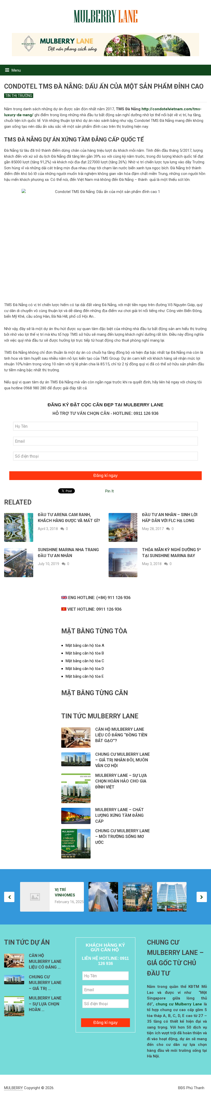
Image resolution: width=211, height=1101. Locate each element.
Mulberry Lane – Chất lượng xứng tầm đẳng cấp (119, 815)
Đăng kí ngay (105, 475)
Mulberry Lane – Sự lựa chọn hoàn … (45, 1004)
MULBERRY (13, 1088)
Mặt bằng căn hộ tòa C (85, 661)
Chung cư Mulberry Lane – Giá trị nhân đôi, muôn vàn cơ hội (122, 760)
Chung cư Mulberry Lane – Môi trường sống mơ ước (122, 836)
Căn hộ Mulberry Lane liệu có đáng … (45, 961)
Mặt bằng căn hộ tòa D (85, 668)
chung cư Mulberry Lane (179, 1004)
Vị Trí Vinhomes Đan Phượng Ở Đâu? (65, 892)
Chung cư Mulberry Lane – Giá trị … (45, 982)
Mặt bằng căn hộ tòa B (85, 653)
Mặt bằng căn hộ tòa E (85, 676)
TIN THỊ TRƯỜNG (18, 96)
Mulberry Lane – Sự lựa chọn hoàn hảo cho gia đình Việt (121, 781)
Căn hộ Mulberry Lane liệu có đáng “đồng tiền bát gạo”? (121, 735)
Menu (16, 70)
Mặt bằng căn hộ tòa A (85, 645)
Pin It (109, 491)
